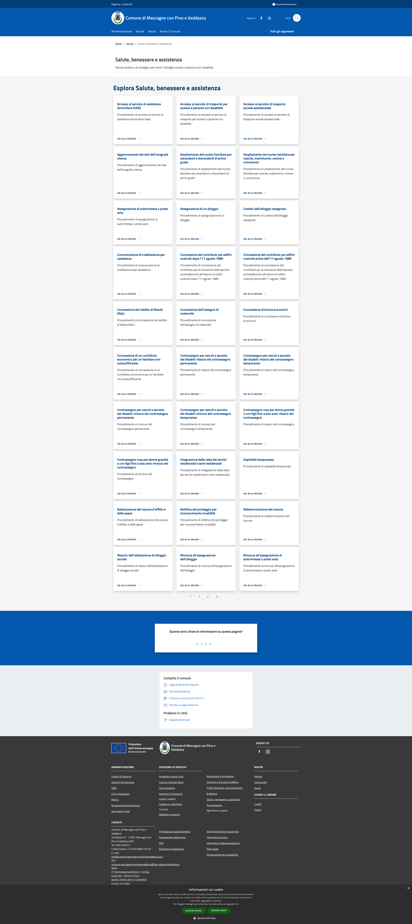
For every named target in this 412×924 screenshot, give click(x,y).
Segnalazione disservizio (172, 837)
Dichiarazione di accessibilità (222, 855)
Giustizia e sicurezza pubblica (223, 782)
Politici (115, 800)
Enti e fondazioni (120, 794)
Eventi (257, 810)
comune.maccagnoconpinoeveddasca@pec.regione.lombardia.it (145, 864)
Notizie (258, 776)
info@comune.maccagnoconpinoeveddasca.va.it (137, 857)
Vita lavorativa (167, 788)
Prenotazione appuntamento (174, 831)
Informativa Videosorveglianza (223, 843)
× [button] (408, 888)
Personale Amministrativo (125, 805)
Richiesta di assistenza (171, 849)
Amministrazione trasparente (223, 831)
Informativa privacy (217, 837)
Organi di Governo (121, 776)
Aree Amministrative (122, 782)
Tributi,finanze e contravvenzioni (225, 788)
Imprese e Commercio (171, 794)
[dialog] (206, 904)
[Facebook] (260, 18)
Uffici (114, 788)
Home (118, 44)
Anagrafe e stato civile (171, 776)
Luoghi (258, 804)
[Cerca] (297, 18)
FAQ (161, 843)
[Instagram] (268, 18)
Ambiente (212, 794)
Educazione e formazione (220, 776)
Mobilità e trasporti (169, 814)
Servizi (130, 44)
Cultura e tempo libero (171, 782)
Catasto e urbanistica (170, 804)
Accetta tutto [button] (193, 910)
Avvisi (257, 788)
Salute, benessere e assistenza (223, 799)
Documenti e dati (120, 811)
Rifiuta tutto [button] (219, 910)
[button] (206, 918)
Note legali (212, 849)
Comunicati (260, 782)
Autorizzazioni (214, 805)
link (237, 904)
